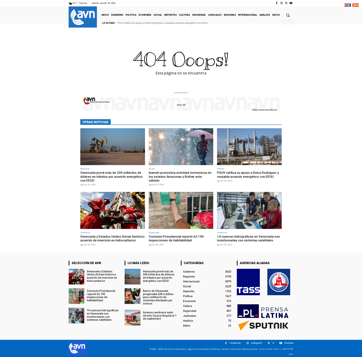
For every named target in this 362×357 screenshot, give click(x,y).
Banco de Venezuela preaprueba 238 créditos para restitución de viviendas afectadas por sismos (158, 297)
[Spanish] (356, 4)
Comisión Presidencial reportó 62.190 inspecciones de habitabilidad (176, 238)
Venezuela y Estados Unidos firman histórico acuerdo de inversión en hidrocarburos (112, 238)
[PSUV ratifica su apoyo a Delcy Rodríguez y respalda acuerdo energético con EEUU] (249, 146)
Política (220, 169)
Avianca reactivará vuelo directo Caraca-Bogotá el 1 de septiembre (159, 315)
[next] (291, 23)
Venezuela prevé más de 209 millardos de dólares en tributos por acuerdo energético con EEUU (111, 176)
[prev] (285, 23)
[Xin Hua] (278, 282)
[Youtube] (291, 3)
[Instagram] (281, 3)
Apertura (84, 169)
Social (152, 169)
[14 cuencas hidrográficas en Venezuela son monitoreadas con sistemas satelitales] (249, 210)
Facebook (235, 343)
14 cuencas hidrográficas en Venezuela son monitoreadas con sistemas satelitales (248, 238)
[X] (286, 3)
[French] (351, 4)
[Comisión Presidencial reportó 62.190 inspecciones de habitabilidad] (181, 210)
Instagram (256, 343)
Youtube (288, 343)
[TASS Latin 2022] (248, 282)
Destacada (154, 232)
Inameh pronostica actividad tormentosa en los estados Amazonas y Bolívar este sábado (180, 176)
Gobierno (85, 232)
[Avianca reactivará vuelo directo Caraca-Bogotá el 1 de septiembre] (132, 317)
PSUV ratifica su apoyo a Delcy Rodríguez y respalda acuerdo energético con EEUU (163, 23)
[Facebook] (276, 3)
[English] (346, 4)
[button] (287, 15)
